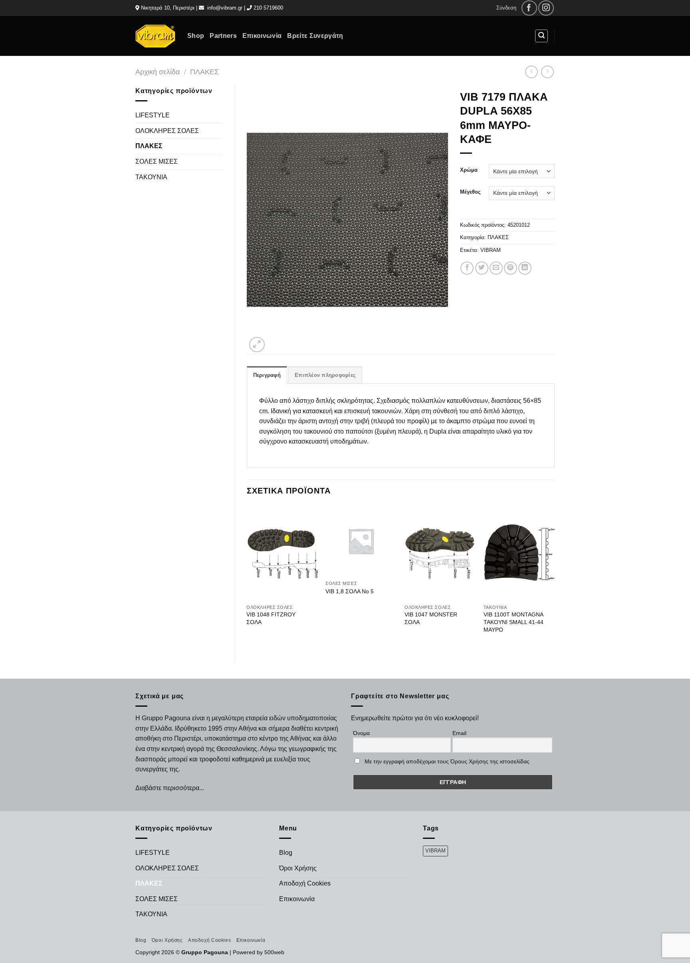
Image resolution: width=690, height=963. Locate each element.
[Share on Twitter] (481, 268)
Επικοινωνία (262, 35)
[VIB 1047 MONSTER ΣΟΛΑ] (440, 552)
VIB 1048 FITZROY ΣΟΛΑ (270, 618)
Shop (195, 35)
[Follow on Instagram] (546, 8)
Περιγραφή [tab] (267, 375)
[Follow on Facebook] (529, 8)
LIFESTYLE (152, 115)
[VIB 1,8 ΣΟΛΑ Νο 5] (361, 541)
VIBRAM (490, 250)
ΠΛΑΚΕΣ (204, 71)
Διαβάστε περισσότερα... (169, 788)
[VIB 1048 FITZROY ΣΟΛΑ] (281, 552)
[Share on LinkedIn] (524, 268)
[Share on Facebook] (467, 268)
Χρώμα (469, 170)
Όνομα (361, 733)
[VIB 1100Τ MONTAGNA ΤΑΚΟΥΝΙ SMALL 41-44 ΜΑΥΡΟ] (519, 552)
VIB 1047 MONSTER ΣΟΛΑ (430, 618)
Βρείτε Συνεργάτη (315, 35)
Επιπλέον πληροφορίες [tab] (325, 375)
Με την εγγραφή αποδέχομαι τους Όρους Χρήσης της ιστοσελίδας (447, 761)
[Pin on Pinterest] (510, 268)
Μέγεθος (470, 192)
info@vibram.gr (224, 8)
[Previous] (247, 577)
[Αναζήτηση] (541, 36)
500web (274, 952)
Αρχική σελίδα (157, 71)
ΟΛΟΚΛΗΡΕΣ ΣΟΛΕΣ (167, 130)
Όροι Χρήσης (298, 868)
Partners (223, 35)
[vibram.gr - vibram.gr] (155, 35)
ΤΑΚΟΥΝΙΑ (151, 177)
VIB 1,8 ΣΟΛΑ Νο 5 (349, 591)
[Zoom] (257, 345)
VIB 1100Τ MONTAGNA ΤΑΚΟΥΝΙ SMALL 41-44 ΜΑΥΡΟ (513, 621)
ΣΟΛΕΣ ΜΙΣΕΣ (156, 161)
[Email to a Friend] (496, 268)
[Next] (554, 577)
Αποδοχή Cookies (305, 883)
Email (459, 733)
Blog (285, 852)
